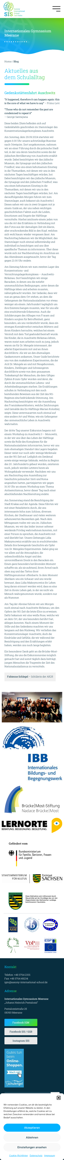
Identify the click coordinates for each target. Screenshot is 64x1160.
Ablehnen (32, 1137)
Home (8, 61)
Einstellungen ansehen (32, 1147)
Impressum (49, 1155)
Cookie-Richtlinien (18, 1155)
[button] (58, 1098)
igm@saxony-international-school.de (25, 982)
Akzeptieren (32, 1127)
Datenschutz (36, 1155)
